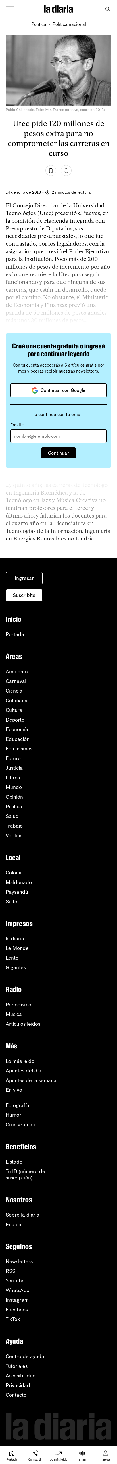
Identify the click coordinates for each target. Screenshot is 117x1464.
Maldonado (19, 882)
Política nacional (69, 24)
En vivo (14, 1090)
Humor (13, 1115)
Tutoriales (17, 1366)
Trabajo (14, 826)
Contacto (16, 1395)
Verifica (14, 835)
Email (17, 425)
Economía (17, 729)
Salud (12, 816)
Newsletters (19, 1261)
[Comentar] (66, 170)
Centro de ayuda (25, 1356)
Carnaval (16, 681)
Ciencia (14, 691)
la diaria (15, 938)
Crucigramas (20, 1125)
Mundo (14, 787)
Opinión (14, 797)
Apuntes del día (23, 1071)
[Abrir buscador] (107, 9)
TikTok (13, 1319)
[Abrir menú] (10, 9)
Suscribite (24, 595)
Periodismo (18, 1005)
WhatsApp (17, 1290)
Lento (12, 958)
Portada (15, 634)
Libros (13, 778)
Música (14, 1014)
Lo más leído (20, 1061)
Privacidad (18, 1385)
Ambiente (17, 671)
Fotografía (17, 1105)
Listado (14, 1162)
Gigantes (16, 967)
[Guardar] (50, 170)
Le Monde (17, 948)
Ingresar (24, 578)
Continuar (58, 453)
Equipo (13, 1224)
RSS (10, 1271)
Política (38, 24)
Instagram (17, 1300)
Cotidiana (17, 700)
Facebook (17, 1310)
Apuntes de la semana (31, 1080)
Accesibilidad (21, 1376)
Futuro (13, 758)
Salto (11, 902)
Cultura (14, 710)
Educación (18, 739)
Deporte (15, 720)
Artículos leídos (23, 1024)
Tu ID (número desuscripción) (25, 1174)
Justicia (14, 768)
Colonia (14, 873)
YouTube (15, 1281)
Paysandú (17, 892)
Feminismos (19, 749)
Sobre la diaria (22, 1215)
